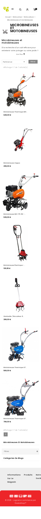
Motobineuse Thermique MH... (16, 112)
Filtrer (33, 62)
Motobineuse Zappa (12, 163)
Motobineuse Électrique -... (14, 265)
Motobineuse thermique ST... (15, 367)
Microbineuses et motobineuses (18, 442)
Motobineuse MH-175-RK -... (15, 214)
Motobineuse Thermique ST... (15, 418)
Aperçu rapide (35, 74)
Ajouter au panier (35, 79)
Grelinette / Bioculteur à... (14, 316)
